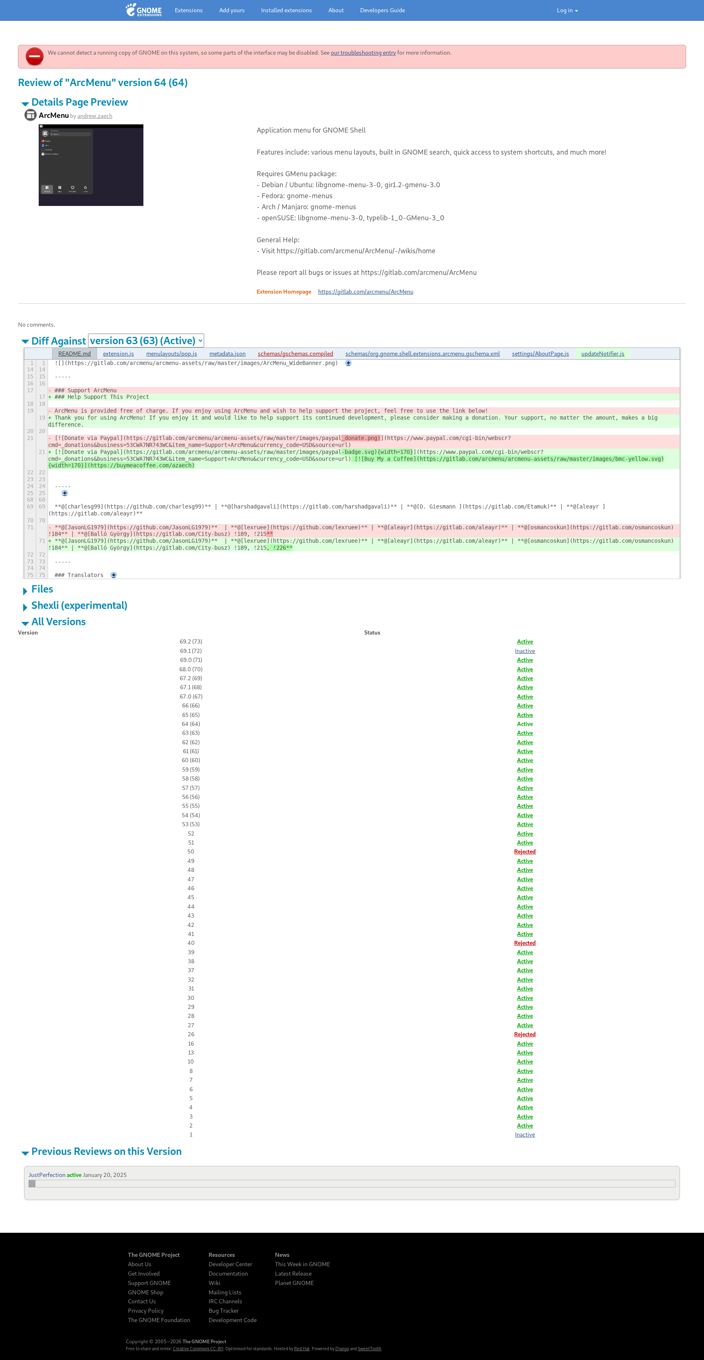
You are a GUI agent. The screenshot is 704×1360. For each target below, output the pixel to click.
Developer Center (230, 1264)
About (336, 10)
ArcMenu (54, 115)
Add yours (232, 10)
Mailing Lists (225, 1292)
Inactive (525, 650)
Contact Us (142, 1301)
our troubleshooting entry (363, 52)
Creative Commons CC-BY (198, 1348)
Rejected (525, 851)
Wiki (214, 1283)
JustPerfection (47, 1174)
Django (342, 1348)
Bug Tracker (224, 1310)
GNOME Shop (145, 1292)
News (282, 1255)
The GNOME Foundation (159, 1320)
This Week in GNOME (302, 1264)
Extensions (189, 10)
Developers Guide (382, 10)
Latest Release (293, 1273)
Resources (222, 1255)
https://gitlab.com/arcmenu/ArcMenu (366, 291)
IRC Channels (225, 1301)
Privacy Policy (146, 1310)
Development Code (233, 1320)
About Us (140, 1264)
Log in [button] (565, 10)
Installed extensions (286, 10)
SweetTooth (369, 1348)
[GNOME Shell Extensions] (144, 10)
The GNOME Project (154, 1255)
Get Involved (144, 1273)
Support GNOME (149, 1283)
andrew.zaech (94, 115)
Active (525, 641)
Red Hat (302, 1348)
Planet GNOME (294, 1283)
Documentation (228, 1273)
